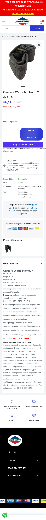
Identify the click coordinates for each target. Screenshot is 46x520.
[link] (39, 504)
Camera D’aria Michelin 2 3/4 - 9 (21, 94)
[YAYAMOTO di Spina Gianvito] (22, 22)
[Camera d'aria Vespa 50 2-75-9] (7, 248)
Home (4, 36)
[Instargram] (15, 452)
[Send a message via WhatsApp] (4, 515)
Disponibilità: (8, 179)
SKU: (5, 182)
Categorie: (7, 186)
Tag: (5, 192)
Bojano (6, 369)
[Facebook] (10, 452)
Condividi (9, 151)
